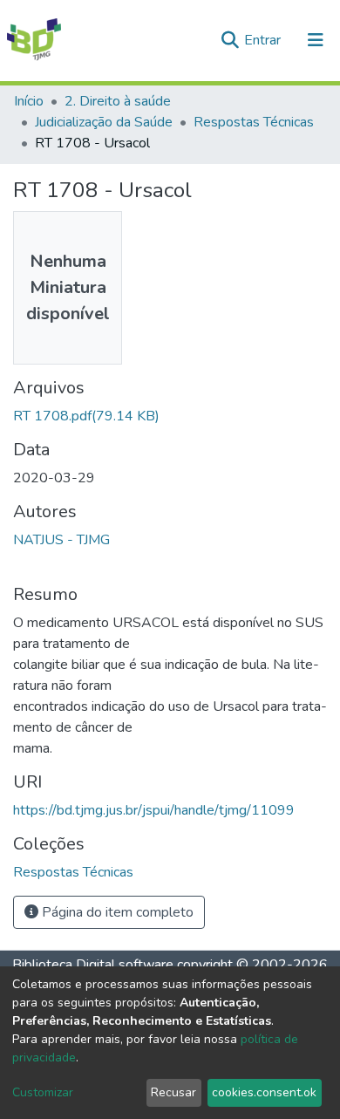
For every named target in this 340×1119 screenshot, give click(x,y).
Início (29, 101)
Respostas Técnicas (254, 122)
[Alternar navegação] (315, 40)
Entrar (264, 40)
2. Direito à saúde (118, 101)
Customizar (42, 1092)
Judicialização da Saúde (104, 122)
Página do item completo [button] (116, 912)
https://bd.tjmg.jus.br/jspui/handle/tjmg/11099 (154, 810)
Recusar (173, 1092)
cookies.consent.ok (264, 1092)
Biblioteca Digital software (92, 964)
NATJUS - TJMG (61, 539)
